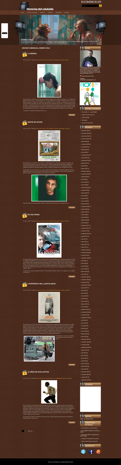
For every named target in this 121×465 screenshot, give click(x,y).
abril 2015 (83, 298)
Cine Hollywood (50, 290)
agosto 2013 (84, 350)
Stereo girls (84, 120)
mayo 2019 (84, 198)
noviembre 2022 (85, 144)
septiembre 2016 (85, 258)
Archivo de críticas (32, 12)
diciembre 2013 (85, 339)
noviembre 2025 (85, 133)
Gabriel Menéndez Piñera (88, 76)
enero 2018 (84, 222)
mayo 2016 (84, 266)
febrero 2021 (84, 168)
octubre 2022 (84, 147)
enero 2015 (84, 306)
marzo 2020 (84, 182)
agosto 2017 (84, 236)
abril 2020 (83, 179)
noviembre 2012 (85, 374)
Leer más (72, 115)
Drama (62, 60)
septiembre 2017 (85, 233)
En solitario (33, 215)
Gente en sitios (34, 122)
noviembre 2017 (85, 228)
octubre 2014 (84, 315)
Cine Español (49, 60)
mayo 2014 (84, 325)
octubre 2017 (84, 231)
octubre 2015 (84, 282)
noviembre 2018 (85, 206)
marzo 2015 (84, 301)
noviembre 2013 (85, 342)
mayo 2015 (84, 296)
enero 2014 (84, 336)
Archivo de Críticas (40, 60)
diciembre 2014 (85, 309)
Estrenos (42, 12)
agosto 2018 (84, 212)
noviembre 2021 (85, 155)
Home (22, 12)
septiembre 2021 (85, 160)
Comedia (56, 128)
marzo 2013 (84, 363)
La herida (32, 53)
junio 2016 (83, 263)
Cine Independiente (57, 378)
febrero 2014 (84, 333)
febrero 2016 (84, 271)
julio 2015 (83, 290)
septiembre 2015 (85, 285)
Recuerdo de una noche (93, 438)
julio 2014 (83, 320)
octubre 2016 (84, 255)
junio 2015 (83, 293)
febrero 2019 (84, 203)
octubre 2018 (84, 209)
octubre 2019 (84, 190)
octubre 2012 (84, 377)
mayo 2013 (84, 358)
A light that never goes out (88, 114)
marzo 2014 (84, 331)
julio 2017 (83, 239)
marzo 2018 (84, 217)
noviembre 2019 (85, 187)
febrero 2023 (84, 141)
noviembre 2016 (85, 252)
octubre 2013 (84, 344)
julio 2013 (83, 352)
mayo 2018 (84, 214)
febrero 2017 (84, 244)
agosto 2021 (84, 163)
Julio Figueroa (84, 428)
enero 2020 (84, 184)
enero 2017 (84, 247)
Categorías (58, 12)
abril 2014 (83, 328)
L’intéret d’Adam (85, 117)
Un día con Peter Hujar (31, 40)
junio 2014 (83, 323)
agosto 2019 (84, 193)
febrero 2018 (84, 220)
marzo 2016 (84, 268)
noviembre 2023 (85, 138)
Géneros (67, 12)
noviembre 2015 (85, 279)
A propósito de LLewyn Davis (41, 284)
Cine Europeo (49, 221)
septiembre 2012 (85, 380)
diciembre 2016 (85, 249)
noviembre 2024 (85, 136)
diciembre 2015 (85, 277)
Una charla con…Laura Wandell (89, 112)
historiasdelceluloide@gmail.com (88, 79)
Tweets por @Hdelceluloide (86, 419)
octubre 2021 (84, 157)
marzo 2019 (84, 201)
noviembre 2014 (85, 312)
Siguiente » (30, 431)
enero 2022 (84, 152)
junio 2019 (83, 195)
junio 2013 (83, 355)
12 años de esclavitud (38, 372)
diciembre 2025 (85, 130)
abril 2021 (83, 165)
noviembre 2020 (85, 174)
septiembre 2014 (85, 317)
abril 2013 (83, 361)
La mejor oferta (93, 428)
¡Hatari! (82, 432)
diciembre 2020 (85, 171)
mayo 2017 (84, 241)
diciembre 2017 (85, 225)
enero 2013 (84, 369)
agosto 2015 (84, 287)
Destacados (56, 60)
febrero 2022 (84, 149)
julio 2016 (83, 260)
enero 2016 (84, 274)
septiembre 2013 (85, 347)
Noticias (50, 12)
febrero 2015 (84, 304)
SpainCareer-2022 (85, 434)
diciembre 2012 (85, 371)
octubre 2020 (84, 176)
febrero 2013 (84, 366)
